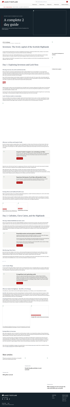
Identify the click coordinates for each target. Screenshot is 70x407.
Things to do (49, 4)
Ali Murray (8, 42)
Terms (8, 403)
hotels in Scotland (9, 346)
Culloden (16, 345)
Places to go (34, 4)
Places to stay (42, 4)
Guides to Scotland (65, 4)
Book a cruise (19, 182)
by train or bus (32, 345)
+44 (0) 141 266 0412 (5, 397)
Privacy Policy (4, 403)
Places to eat (56, 4)
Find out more (19, 158)
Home (53, 396)
